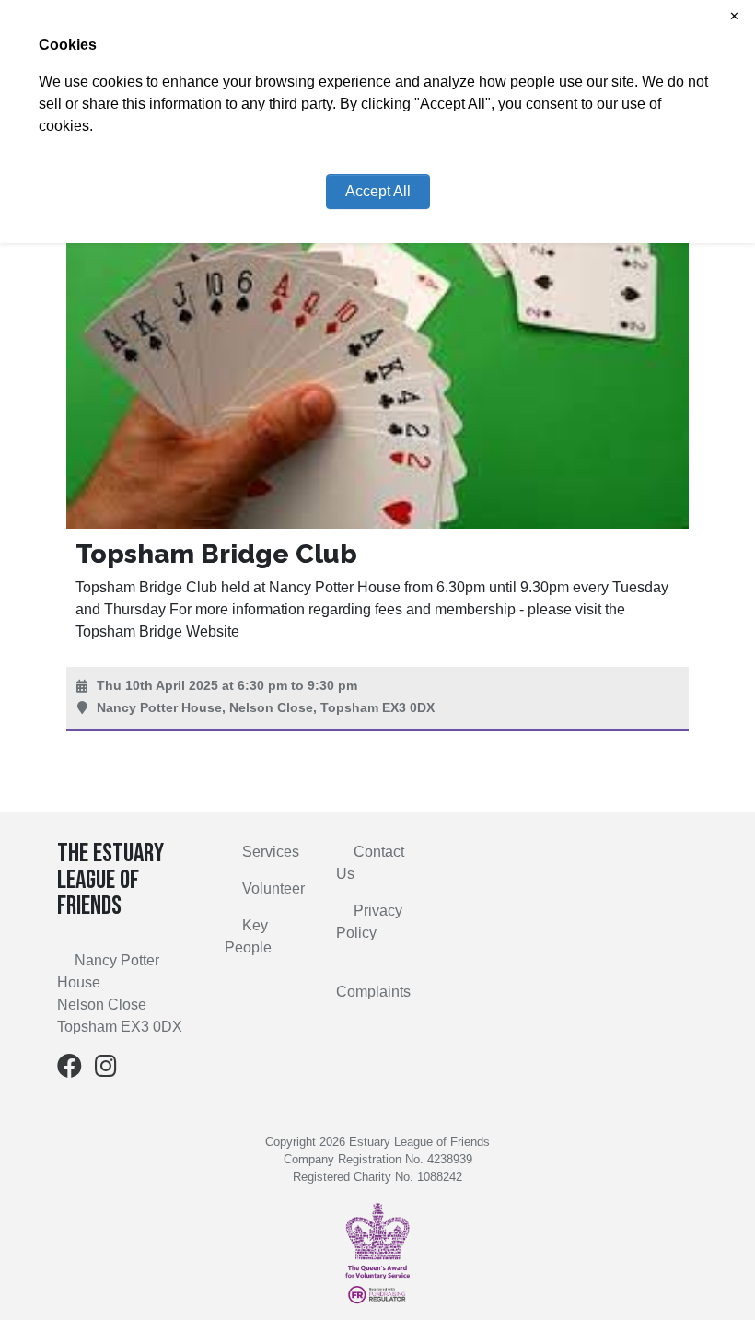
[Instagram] (106, 1070)
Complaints (373, 991)
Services (270, 851)
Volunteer (273, 888)
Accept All (378, 191)
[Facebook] (69, 1070)
